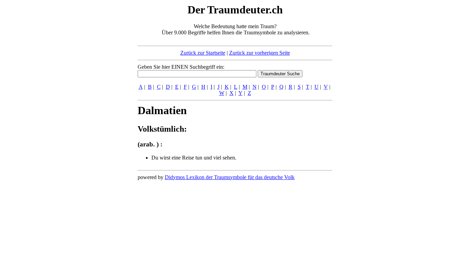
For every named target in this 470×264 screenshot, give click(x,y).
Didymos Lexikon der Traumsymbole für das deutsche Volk (230, 177)
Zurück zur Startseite (202, 53)
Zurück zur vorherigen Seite (259, 53)
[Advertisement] (95, 106)
